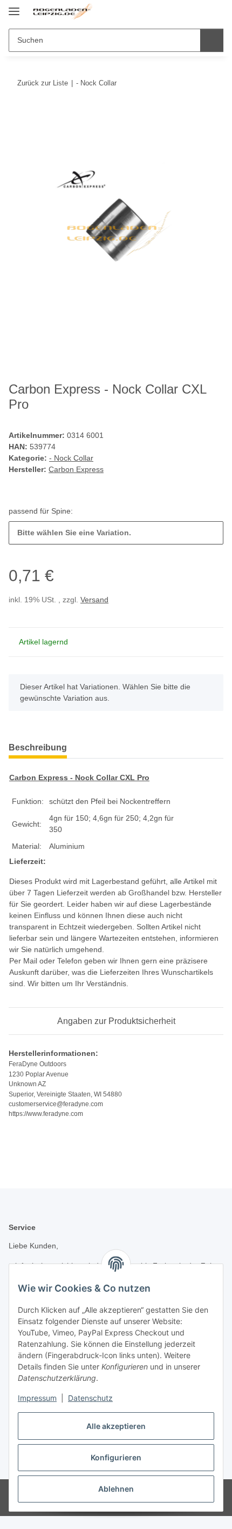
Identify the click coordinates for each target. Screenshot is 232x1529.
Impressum (37, 1397)
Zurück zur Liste (42, 83)
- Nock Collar (71, 458)
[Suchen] (211, 40)
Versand (94, 599)
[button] (181, 12)
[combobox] (116, 532)
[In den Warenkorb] (17, 116)
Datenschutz (90, 1397)
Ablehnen (116, 1488)
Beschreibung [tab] (38, 747)
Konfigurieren (116, 1457)
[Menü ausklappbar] (14, 7)
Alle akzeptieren (116, 1426)
